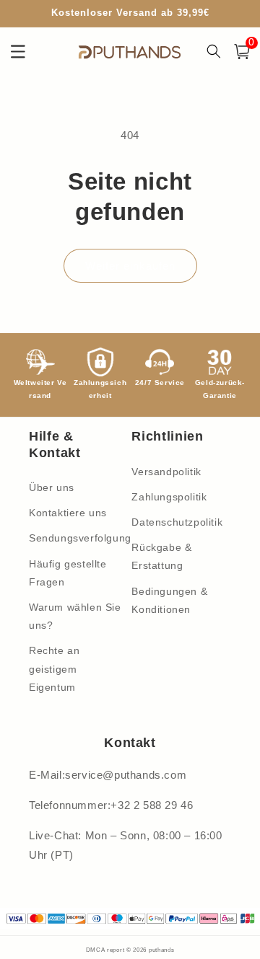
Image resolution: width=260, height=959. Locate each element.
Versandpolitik (166, 471)
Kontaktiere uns (68, 512)
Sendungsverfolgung (77, 538)
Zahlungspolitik (169, 497)
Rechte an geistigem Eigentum (54, 668)
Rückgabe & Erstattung (161, 556)
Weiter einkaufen (130, 266)
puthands (162, 949)
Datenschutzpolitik (176, 522)
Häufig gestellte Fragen (68, 573)
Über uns (51, 487)
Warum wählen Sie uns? (75, 616)
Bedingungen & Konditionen (169, 600)
